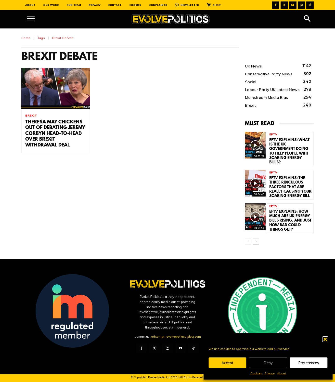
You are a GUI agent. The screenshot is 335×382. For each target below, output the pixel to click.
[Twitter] (284, 5)
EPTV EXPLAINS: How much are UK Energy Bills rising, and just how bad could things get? (290, 221)
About (281, 373)
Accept (227, 362)
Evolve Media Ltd (159, 377)
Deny (268, 362)
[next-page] (256, 241)
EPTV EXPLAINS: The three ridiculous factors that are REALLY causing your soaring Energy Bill (290, 187)
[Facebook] (275, 5)
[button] (325, 339)
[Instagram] (301, 5)
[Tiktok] (310, 5)
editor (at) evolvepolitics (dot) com (176, 336)
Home (25, 38)
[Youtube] (292, 5)
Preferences (308, 362)
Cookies (256, 373)
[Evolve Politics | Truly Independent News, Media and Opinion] (170, 19)
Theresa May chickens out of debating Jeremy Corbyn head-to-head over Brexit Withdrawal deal (55, 133)
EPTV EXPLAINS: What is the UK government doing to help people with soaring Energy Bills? (289, 151)
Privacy (270, 373)
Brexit (31, 115)
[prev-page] (248, 241)
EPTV (273, 134)
